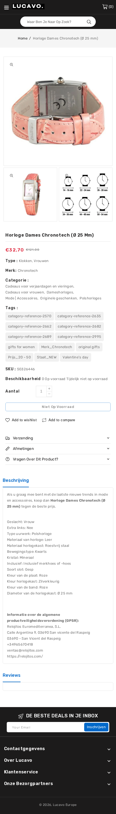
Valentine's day (75, 357)
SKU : (11, 369)
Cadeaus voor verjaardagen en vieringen (39, 286)
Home (23, 38)
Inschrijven (96, 727)
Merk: (11, 270)
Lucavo (59, 805)
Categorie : (17, 280)
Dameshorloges (60, 292)
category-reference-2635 (79, 316)
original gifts (89, 347)
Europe (71, 805)
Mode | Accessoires (21, 298)
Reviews (12, 675)
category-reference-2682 (79, 326)
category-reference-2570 (29, 316)
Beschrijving (16, 480)
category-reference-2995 (79, 337)
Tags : (11, 308)
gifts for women (21, 347)
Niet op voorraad (58, 407)
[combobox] (58, 22)
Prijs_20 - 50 (19, 357)
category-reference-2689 (30, 337)
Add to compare (62, 420)
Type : (12, 261)
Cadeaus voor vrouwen (24, 292)
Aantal (12, 391)
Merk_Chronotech (56, 347)
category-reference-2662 (30, 326)
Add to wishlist (24, 420)
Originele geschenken (58, 298)
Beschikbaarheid (23, 379)
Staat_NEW (46, 357)
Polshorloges (90, 298)
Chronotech (28, 271)
